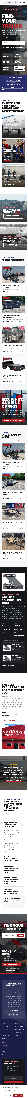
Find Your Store (11, 965)
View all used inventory (9, 440)
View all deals (6, 263)
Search (21, 935)
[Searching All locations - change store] (16, 2)
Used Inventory (20, 1029)
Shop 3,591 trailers (8, 30)
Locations (5, 1029)
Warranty (5, 1055)
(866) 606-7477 (13, 1010)
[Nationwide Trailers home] (2, 2)
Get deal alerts (13, 1082)
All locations (20, 42)
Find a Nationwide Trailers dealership (12, 47)
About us (5, 1026)
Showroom (18, 1032)
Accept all (18, 1095)
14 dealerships (20, 30)
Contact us (5, 1035)
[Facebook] (9, 1014)
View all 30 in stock (7, 665)
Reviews (4, 1038)
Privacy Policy (9, 1092)
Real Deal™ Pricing (9, 958)
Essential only (7, 1095)
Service (4, 1045)
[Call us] (20, 2)
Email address (8, 1075)
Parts (3, 1048)
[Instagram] (17, 1014)
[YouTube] (13, 1014)
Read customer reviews (10, 905)
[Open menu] (24, 2)
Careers (4, 1032)
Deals (16, 1035)
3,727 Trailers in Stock (8, 956)
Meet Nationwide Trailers (9, 720)
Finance (4, 1051)
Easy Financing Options (10, 960)
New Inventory (19, 1026)
